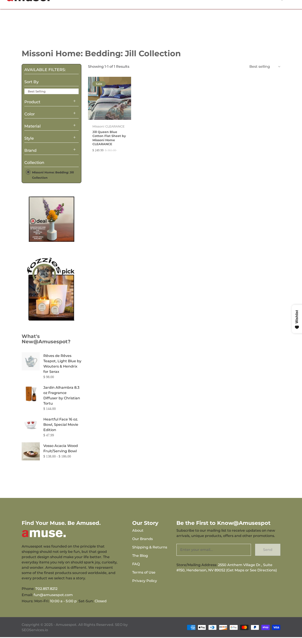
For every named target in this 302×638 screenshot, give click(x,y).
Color (29, 114)
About (137, 530)
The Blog (140, 556)
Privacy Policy (144, 581)
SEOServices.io (35, 630)
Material (32, 126)
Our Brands (142, 539)
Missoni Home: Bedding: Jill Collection (52, 175)
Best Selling (37, 91)
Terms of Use (143, 572)
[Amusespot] (51, 219)
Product (32, 101)
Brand (30, 150)
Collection (34, 162)
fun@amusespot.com (53, 595)
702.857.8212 (46, 589)
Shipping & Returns (149, 547)
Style (29, 138)
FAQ (136, 564)
